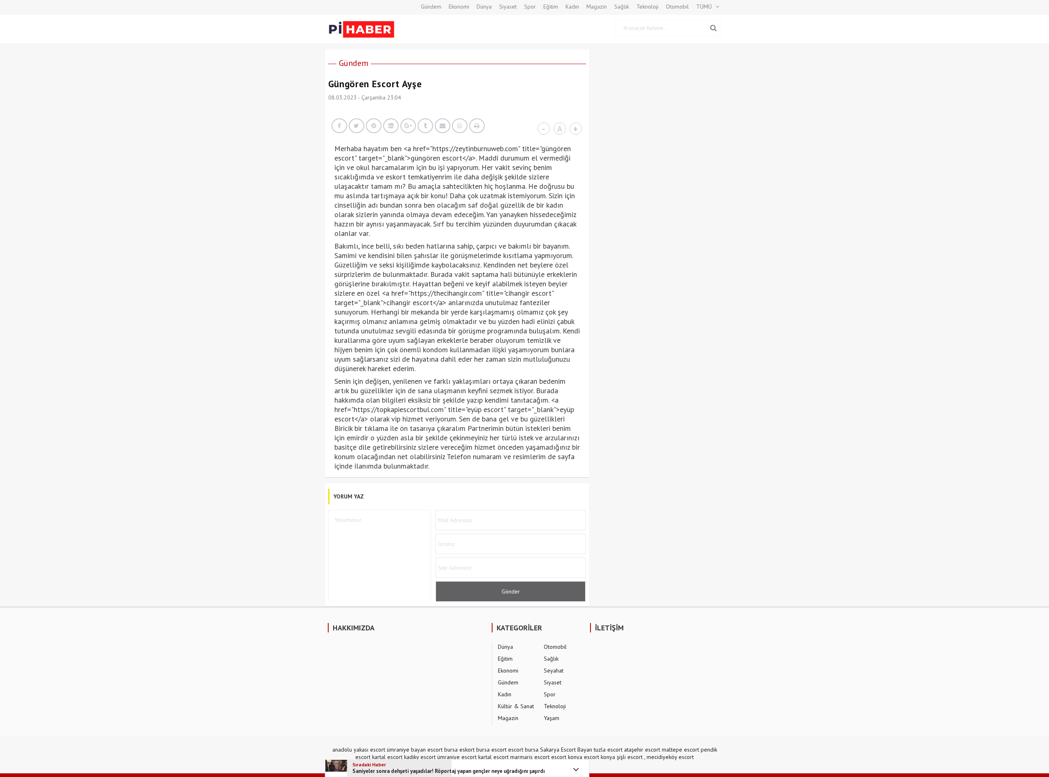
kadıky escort (420, 757)
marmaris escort (529, 757)
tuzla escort (608, 749)
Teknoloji (647, 6)
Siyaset (508, 6)
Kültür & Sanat (516, 706)
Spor (530, 6)
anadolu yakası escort (358, 749)
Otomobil (677, 6)
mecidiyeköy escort (670, 757)
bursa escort (491, 749)
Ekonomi (459, 6)
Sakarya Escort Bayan (566, 749)
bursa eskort (459, 749)
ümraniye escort (457, 757)
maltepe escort (680, 749)
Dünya (484, 6)
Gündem (431, 6)
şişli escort (630, 757)
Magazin (596, 6)
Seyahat (553, 670)
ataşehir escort (642, 749)
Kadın (572, 6)
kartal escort (387, 757)
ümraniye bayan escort (415, 749)
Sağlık (621, 6)
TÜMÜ (704, 6)
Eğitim (550, 6)
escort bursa (523, 749)
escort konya (566, 757)
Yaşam (551, 718)
